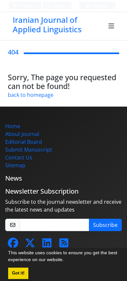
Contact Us (18, 157)
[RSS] (64, 244)
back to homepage (30, 94)
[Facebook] (13, 244)
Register (100, 5)
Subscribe (105, 225)
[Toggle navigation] (112, 26)
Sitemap (15, 165)
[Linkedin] (47, 244)
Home (12, 126)
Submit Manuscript (28, 149)
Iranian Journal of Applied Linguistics (47, 24)
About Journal (22, 134)
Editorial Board (23, 141)
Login (59, 5)
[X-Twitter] (30, 244)
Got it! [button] (18, 273)
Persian (27, 5)
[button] (66, 260)
